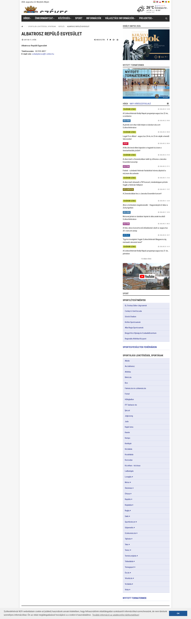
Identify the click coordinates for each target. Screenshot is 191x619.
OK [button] (178, 613)
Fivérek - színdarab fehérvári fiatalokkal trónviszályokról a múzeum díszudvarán (144, 171)
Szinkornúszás (130, 533)
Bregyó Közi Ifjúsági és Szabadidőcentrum (140, 333)
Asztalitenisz (130, 366)
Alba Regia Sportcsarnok (134, 327)
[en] (157, 2)
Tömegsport (129, 567)
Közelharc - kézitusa (132, 465)
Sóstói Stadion (130, 316)
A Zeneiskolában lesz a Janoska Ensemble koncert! (142, 193)
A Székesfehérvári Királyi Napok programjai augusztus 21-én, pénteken (145, 252)
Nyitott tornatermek (134, 598)
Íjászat (127, 410)
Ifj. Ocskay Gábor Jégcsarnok (136, 305)
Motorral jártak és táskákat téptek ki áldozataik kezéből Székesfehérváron (144, 217)
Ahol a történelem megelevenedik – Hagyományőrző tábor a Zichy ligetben (145, 206)
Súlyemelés (129, 527)
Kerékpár (128, 443)
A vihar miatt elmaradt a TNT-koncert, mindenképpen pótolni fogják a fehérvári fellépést (145, 183)
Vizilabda (128, 584)
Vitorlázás (129, 578)
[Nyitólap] (22, 26)
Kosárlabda (129, 454)
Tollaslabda (129, 561)
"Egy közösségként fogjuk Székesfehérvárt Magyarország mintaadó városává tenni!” (144, 240)
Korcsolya (128, 460)
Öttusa (127, 493)
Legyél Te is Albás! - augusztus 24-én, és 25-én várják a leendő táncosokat (146, 137)
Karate (127, 432)
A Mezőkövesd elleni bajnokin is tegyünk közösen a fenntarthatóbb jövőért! (142, 149)
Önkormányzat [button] (44, 18)
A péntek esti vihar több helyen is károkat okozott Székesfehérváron (141, 126)
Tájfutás (128, 539)
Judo (127, 421)
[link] (146, 44)
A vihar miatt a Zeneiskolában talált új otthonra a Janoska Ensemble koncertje (144, 160)
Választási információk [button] (119, 18)
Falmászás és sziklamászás (135, 388)
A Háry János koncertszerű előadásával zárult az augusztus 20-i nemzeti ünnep (145, 229)
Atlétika (128, 372)
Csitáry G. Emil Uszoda (133, 311)
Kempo (127, 438)
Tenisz (127, 550)
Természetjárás (130, 556)
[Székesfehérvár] (45, 9)
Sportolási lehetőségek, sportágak (42, 26)
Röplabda (128, 505)
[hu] (154, 2)
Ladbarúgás (129, 471)
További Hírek (146, 259)
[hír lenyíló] (168, 103)
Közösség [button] (64, 18)
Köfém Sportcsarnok (133, 322)
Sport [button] (78, 18)
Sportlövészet (130, 522)
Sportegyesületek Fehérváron (140, 347)
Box (126, 383)
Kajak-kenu (129, 427)
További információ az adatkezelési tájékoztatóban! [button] (115, 615)
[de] (163, 2)
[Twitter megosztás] (110, 40)
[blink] (169, 2)
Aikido (127, 361)
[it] (166, 2)
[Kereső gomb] (166, 18)
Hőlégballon (129, 399)
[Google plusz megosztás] (114, 40)
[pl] (160, 2)
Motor (127, 482)
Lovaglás (128, 477)
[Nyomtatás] (117, 40)
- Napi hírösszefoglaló (140, 103)
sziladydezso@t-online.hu (43, 54)
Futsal (127, 394)
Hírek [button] (26, 18)
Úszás (127, 573)
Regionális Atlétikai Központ (135, 339)
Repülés (61, 26)
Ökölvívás (128, 488)
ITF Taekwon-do (131, 405)
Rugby (127, 510)
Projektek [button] (145, 18)
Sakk (127, 516)
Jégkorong (129, 416)
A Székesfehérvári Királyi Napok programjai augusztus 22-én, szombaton (145, 114)
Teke (126, 544)
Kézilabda (128, 449)
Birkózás (128, 377)
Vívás (127, 589)
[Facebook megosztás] (107, 40)
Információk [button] (93, 18)
